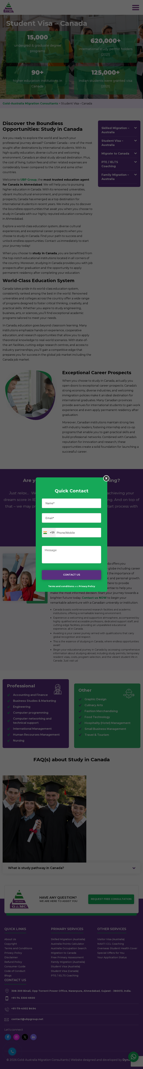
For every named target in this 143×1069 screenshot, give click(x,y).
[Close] (106, 478)
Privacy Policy (87, 586)
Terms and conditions (61, 586)
